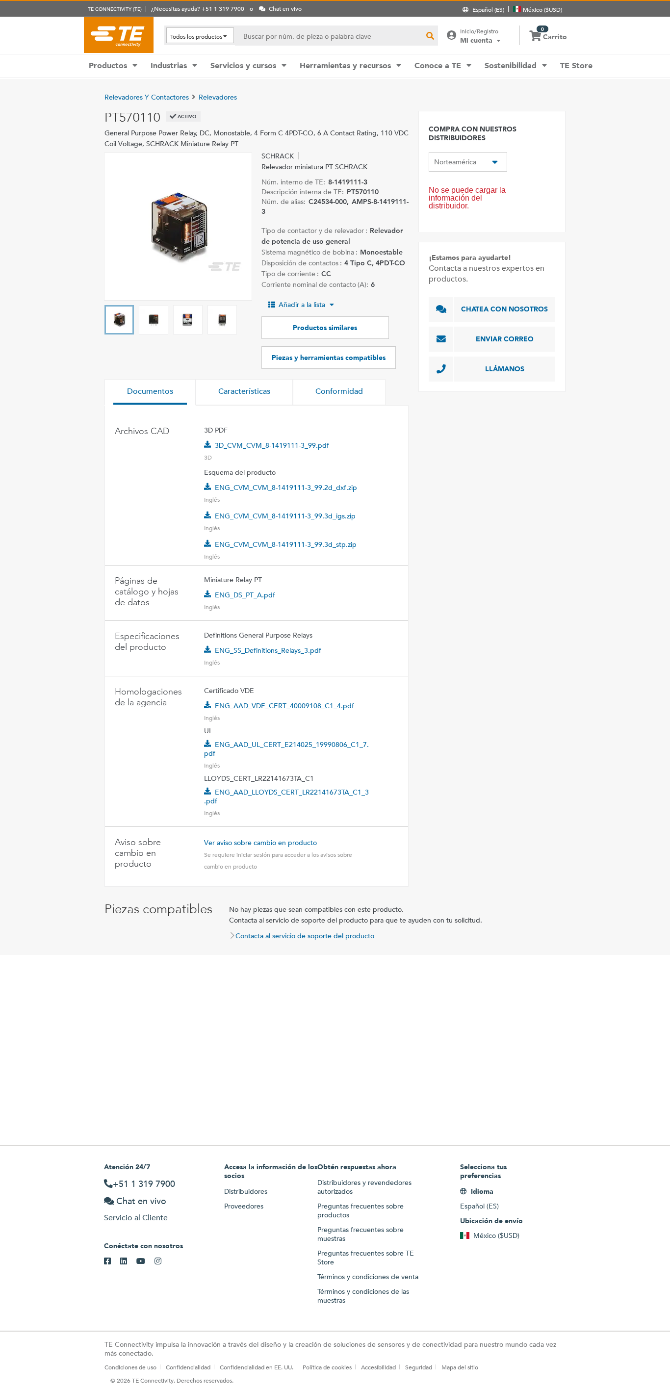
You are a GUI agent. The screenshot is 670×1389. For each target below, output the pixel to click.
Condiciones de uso (130, 1367)
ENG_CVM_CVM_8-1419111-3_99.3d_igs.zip (285, 516)
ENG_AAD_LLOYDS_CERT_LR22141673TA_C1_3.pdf (286, 796)
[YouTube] (145, 1261)
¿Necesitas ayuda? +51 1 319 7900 (197, 8)
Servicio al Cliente (136, 1217)
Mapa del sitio (459, 1367)
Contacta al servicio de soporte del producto (304, 935)
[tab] (150, 392)
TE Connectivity (119, 35)
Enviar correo (505, 338)
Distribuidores (245, 1191)
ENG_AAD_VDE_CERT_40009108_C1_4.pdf (284, 705)
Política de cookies (327, 1367)
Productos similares (325, 327)
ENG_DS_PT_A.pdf (245, 595)
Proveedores (243, 1206)
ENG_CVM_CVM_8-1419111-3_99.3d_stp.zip (286, 544)
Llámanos (504, 368)
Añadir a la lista (302, 304)
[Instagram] (163, 1261)
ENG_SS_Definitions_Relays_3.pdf (268, 650)
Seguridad (418, 1367)
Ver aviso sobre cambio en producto (260, 842)
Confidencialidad (188, 1367)
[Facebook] (112, 1261)
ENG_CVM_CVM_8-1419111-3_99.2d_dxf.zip (286, 487)
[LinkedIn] (128, 1261)
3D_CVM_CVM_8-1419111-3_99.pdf (272, 445)
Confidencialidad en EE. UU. (256, 1367)
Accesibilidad (378, 1367)
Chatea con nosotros (504, 309)
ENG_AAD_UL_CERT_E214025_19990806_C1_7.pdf (286, 749)
